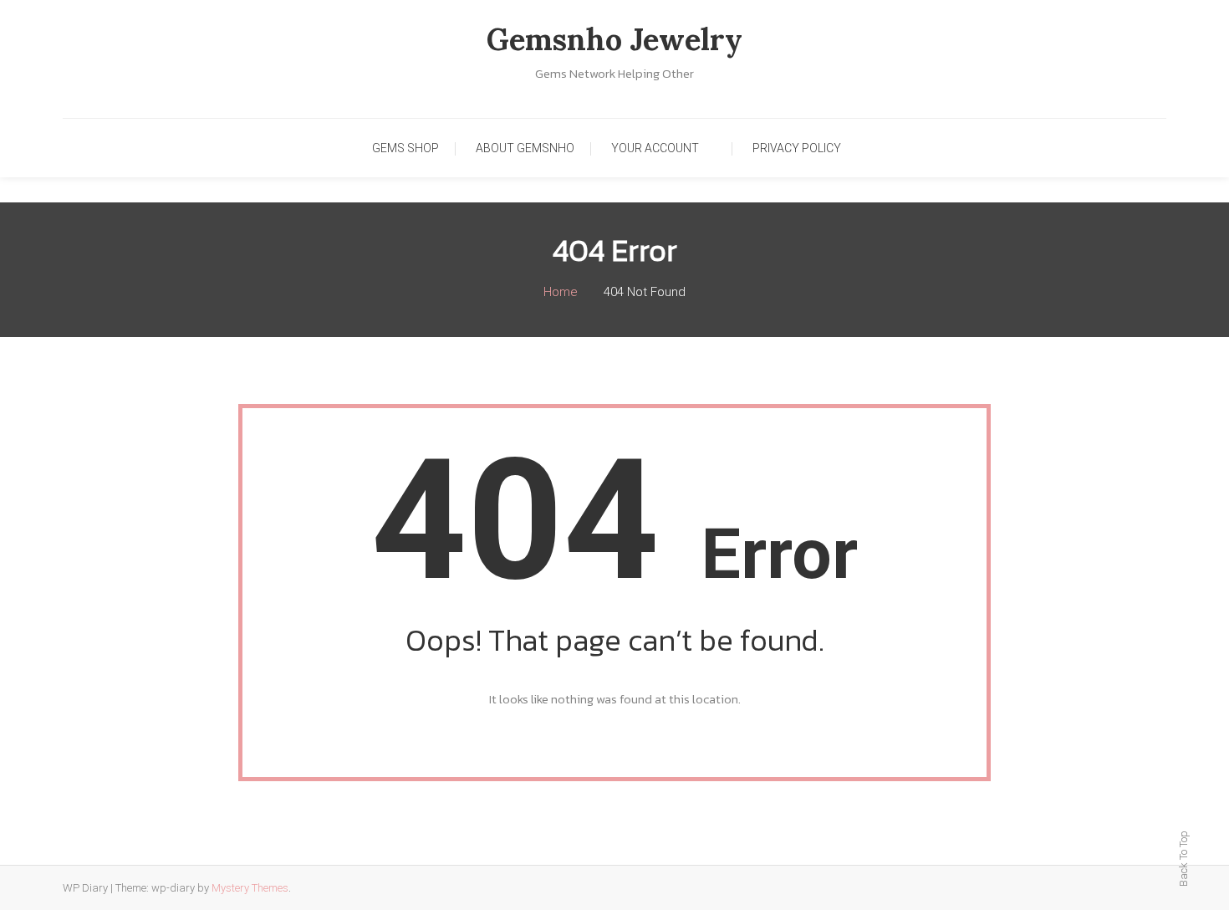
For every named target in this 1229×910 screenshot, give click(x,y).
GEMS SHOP (405, 148)
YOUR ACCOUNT (655, 148)
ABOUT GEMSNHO (525, 148)
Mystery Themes (250, 888)
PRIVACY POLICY (796, 148)
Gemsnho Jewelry (614, 39)
